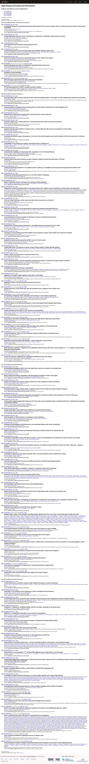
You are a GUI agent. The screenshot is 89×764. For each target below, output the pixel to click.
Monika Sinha (18, 709)
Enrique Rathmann (52, 678)
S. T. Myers (35, 584)
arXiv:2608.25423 (7, 43)
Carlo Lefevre (52, 721)
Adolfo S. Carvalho (28, 584)
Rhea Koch (6, 702)
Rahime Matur (15, 439)
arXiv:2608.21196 (7, 597)
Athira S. (6, 709)
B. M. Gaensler (68, 475)
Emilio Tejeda (19, 418)
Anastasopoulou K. (50, 614)
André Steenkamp (12, 680)
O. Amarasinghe (46, 518)
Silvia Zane (20, 724)
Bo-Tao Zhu (12, 37)
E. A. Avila (75, 521)
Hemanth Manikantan (13, 722)
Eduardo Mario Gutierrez (40, 469)
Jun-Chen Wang (7, 592)
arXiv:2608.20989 (7, 706)
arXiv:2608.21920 (7, 482)
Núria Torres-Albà (18, 676)
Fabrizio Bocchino (78, 724)
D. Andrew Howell (75, 676)
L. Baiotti (25, 522)
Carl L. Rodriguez (41, 501)
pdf (11, 24)
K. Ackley (65, 515)
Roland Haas (28, 439)
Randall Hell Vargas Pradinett (10, 130)
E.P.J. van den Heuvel (59, 269)
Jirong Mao (12, 218)
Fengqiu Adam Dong (8, 475)
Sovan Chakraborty (30, 390)
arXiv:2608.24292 (7, 198)
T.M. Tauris (6, 269)
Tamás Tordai (60, 678)
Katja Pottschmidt (8, 643)
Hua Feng (56, 727)
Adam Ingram (44, 728)
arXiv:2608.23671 (7, 346)
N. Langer (52, 269)
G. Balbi (42, 522)
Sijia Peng (31, 241)
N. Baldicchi (51, 522)
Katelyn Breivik (34, 501)
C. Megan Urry (14, 350)
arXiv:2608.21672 (7, 563)
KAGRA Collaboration (36, 515)
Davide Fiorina (63, 720)
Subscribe (16, 759)
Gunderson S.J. (28, 615)
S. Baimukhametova (18, 522)
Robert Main (16, 475)
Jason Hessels (75, 475)
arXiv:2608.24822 (7, 112)
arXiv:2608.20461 (7, 684)
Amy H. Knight (32, 144)
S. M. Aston (34, 521)
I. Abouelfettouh (53, 515)
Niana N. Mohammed (38, 687)
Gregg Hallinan (14, 584)
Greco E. (62, 614)
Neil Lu (30, 536)
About (2, 759)
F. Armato (58, 520)
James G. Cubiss (61, 311)
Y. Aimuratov (11, 653)
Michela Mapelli (57, 248)
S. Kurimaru (54, 744)
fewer (18, 20)
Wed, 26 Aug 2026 (7, 13)
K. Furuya (71, 210)
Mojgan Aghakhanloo (8, 676)
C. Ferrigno (49, 189)
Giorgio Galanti (64, 727)
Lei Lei (15, 320)
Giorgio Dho (36, 720)
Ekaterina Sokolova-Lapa (26, 643)
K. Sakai (24, 745)
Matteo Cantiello (7, 276)
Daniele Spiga (60, 716)
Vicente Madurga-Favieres (53, 644)
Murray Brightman (71, 144)
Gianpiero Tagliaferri (76, 723)
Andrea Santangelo (51, 716)
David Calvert (7, 297)
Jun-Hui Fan (32, 153)
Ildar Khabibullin (37, 447)
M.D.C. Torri (6, 573)
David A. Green (7, 137)
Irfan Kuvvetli (43, 721)
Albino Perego (41, 376)
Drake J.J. (16, 615)
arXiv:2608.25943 (7, 63)
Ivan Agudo (68, 716)
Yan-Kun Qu (43, 52)
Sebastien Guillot (15, 716)
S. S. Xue (72, 653)
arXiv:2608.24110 (6, 238)
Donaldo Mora (7, 508)
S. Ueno (70, 745)
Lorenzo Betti (48, 679)
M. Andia (18, 519)
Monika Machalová (13, 396)
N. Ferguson (7, 636)
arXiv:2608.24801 (7, 120)
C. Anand (73, 518)
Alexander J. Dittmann (16, 276)
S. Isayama (17, 744)
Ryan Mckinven (40, 476)
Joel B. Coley (73, 643)
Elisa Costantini (46, 719)
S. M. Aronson (80, 520)
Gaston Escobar (32, 248)
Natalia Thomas (7, 311)
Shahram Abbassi (8, 108)
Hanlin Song (14, 592)
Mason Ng (46, 476)
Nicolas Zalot (23, 646)
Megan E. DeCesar (15, 644)
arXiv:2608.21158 (7, 605)
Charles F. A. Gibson (8, 115)
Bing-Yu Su (32, 320)
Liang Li (29, 653)
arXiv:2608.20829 (7, 650)
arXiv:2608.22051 (7, 443)
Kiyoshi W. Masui (32, 476)
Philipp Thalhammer (78, 644)
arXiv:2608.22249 (7, 556)
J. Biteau (18, 608)
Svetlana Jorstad (53, 728)
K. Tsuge (33, 210)
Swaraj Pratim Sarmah (9, 390)
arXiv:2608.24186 (7, 215)
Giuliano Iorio (39, 248)
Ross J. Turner (7, 73)
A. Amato (53, 518)
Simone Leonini (21, 679)
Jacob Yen (6, 425)
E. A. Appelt (13, 520)
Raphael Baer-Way (33, 676)
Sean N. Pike (12, 146)
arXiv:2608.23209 (7, 533)
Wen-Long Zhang (50, 52)
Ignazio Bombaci (23, 383)
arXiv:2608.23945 (7, 245)
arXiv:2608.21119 (7, 699)
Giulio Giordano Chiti (76, 679)
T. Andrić (51, 519)
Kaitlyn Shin (23, 478)
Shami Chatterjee (45, 475)
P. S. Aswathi (45, 521)
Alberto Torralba (20, 88)
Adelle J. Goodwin (42, 600)
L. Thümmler (7, 544)
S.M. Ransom (35, 269)
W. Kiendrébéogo (48, 529)
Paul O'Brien (32, 722)
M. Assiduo (18, 521)
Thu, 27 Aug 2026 (7, 12)
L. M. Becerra (18, 653)
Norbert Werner (20, 59)
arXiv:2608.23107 (7, 387)
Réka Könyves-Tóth (34, 678)
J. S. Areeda (48, 520)
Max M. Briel (48, 501)
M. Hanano (28, 744)
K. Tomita (66, 745)
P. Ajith (71, 516)
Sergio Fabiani (55, 720)
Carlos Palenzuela (40, 276)
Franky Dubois (28, 679)
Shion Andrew (31, 475)
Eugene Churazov (29, 447)
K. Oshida (16, 745)
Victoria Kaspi (82, 475)
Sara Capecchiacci (29, 726)
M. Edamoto (22, 744)
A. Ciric (22, 529)
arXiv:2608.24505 (7, 166)
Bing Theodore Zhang (13, 431)
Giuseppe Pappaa (36, 680)
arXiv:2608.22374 (7, 428)
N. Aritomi (53, 520)
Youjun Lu (18, 29)
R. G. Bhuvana (16, 210)
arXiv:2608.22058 (7, 436)
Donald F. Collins (41, 679)
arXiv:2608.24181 (7, 223)
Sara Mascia (7, 88)
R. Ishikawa (34, 744)
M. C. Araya (36, 520)
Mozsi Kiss (34, 721)
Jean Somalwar (41, 584)
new (7, 17)
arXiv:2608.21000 (7, 618)
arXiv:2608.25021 (7, 85)
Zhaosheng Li (51, 600)
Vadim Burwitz (9, 719)
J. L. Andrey (46, 519)
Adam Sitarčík (52, 312)
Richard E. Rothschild (40, 646)
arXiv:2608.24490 (7, 173)
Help (6, 759)
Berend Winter (12, 724)
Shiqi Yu (6, 431)
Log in (85, 1)
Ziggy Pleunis (68, 476)
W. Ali (83, 516)
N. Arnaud (69, 520)
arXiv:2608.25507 (7, 24)
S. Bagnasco (10, 522)
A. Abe (48, 515)
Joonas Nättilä (13, 462)
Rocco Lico (19, 241)
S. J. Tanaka (60, 745)
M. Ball (56, 522)
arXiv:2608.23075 (7, 540)
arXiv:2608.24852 (7, 105)
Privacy (27, 759)
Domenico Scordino (15, 383)
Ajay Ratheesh (7, 723)
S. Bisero (14, 529)
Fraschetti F (34, 615)
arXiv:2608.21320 (7, 581)
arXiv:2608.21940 (7, 472)
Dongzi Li (17, 425)
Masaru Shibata (23, 621)
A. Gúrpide (74, 189)
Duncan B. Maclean (25, 501)
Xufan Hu (6, 669)
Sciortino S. (56, 614)
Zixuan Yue (76, 312)
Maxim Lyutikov (7, 255)
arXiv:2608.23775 (7, 253)
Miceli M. (66, 614)
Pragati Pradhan (62, 644)
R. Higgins (17, 226)
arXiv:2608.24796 (7, 127)
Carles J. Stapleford (28, 297)
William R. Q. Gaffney (23, 73)
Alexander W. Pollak (75, 476)
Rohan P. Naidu (52, 88)
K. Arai (28, 520)
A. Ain (68, 516)
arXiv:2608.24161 (7, 317)
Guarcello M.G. (41, 614)
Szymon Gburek (72, 720)
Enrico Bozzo (59, 717)
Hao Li (19, 592)
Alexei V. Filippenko (51, 676)
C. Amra (62, 518)
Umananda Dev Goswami (20, 390)
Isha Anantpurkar (17, 115)
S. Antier (70, 519)
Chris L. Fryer (24, 653)
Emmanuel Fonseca (60, 475)
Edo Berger (34, 327)
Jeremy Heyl (35, 728)
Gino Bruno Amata (77, 716)
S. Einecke (31, 226)
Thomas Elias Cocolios (22, 311)
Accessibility (33, 759)
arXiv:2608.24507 (7, 157)
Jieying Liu (18, 218)
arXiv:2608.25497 (7, 34)
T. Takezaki (54, 745)
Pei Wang (26, 411)
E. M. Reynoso (48, 210)
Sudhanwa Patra (56, 629)
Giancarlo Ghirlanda (74, 727)
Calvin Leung (25, 476)
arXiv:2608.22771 (7, 408)
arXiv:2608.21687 (7, 489)
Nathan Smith (25, 676)
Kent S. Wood (54, 646)
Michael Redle (14, 297)
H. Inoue (6, 210)
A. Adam (69, 515)
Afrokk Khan (6, 476)
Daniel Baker (12, 425)
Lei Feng (37, 320)
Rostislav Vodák (28, 396)
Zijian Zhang (10, 662)
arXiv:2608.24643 (7, 134)
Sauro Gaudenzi (20, 680)
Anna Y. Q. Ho (7, 262)
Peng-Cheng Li (29, 559)
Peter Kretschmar (16, 643)
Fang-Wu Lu (7, 37)
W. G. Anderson (12, 519)
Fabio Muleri (33, 716)
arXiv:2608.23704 (7, 266)
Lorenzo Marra (58, 729)
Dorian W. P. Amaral (8, 81)
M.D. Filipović (46, 226)
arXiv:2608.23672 (7, 339)
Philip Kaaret (62, 728)
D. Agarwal (31, 516)
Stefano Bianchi (68, 724)
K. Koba (45, 744)
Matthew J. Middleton (48, 144)
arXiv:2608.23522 (7, 366)
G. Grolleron (7, 608)
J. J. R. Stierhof (29, 189)
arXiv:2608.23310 (7, 374)
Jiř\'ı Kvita (6, 396)
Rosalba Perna (47, 276)
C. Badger (85, 521)
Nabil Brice (6, 144)
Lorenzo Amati (29, 724)
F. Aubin (54, 521)
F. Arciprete (42, 520)
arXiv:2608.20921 (7, 626)
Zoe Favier (75, 311)
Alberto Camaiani (53, 311)
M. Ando (22, 519)
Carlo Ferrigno (23, 644)
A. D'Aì (43, 189)
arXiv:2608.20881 (7, 633)
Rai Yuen (38, 411)
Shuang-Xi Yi (14, 52)
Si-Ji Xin (38, 52)
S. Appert (19, 520)
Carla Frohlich (36, 297)
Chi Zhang (11, 320)
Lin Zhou (19, 52)
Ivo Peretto (34, 679)
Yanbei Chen (36, 536)
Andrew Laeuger (25, 536)
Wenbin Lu (22, 262)
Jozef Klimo (22, 312)
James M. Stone (31, 469)
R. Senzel (23, 269)
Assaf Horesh (74, 584)
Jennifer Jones (17, 721)
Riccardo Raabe (45, 312)
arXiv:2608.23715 (7, 259)
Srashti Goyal (7, 357)
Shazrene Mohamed (41, 676)
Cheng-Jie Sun (7, 52)
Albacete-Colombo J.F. (9, 614)
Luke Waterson (27, 600)
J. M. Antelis (64, 519)
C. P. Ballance (26, 636)
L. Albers (80, 516)
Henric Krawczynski (17, 492)
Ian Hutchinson (25, 716)
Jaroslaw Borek (51, 717)
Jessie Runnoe (21, 687)
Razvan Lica (28, 312)
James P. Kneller (43, 297)
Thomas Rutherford (13, 679)
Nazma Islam (34, 644)
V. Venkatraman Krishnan (15, 269)
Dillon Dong (21, 584)
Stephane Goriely (31, 311)
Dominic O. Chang (35, 341)
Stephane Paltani (41, 722)
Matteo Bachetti (39, 144)
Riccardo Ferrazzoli (75, 719)
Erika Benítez (24, 508)
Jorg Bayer (31, 717)
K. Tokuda (81, 210)
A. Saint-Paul (55, 529)
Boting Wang (7, 218)
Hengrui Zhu (7, 469)
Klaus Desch (28, 720)
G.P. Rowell (12, 226)
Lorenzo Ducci (49, 727)
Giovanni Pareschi (52, 722)
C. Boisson (22, 608)
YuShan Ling (16, 201)
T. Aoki (73, 519)
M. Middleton (67, 189)
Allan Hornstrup (7, 721)
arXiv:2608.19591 (7, 741)
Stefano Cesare (18, 719)
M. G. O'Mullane (33, 636)
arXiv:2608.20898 (7, 713)
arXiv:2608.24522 (7, 150)
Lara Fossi (54, 679)
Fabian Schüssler (8, 529)
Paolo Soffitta (7, 716)
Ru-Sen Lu (14, 241)
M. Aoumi (78, 519)
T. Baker (38, 522)
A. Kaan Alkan (40, 529)
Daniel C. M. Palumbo (17, 341)
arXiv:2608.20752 (7, 657)
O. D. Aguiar (54, 516)
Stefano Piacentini (62, 722)
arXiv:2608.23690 (7, 331)
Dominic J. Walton (13, 144)
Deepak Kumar (21, 629)
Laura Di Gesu (9, 727)
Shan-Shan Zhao (8, 241)
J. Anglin (56, 519)
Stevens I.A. (6, 615)
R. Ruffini (6, 653)
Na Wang (42, 411)
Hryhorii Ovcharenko (8, 566)
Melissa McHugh (24, 722)
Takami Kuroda (16, 621)
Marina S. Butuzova (8, 455)
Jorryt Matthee (13, 88)
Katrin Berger (57, 643)
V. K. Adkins (17, 516)
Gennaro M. (21, 615)
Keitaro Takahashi (21, 176)
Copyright (22, 759)
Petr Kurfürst (7, 59)
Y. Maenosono (65, 744)
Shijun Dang (18, 411)
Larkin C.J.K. (35, 614)
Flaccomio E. (77, 614)
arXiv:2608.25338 (7, 78)
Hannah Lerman (60, 721)
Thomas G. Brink (67, 676)
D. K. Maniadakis (17, 189)
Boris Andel (38, 311)
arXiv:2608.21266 (7, 589)
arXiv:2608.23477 (7, 512)
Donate (80, 1)
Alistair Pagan (56, 144)
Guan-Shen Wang (26, 320)
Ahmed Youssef (82, 312)
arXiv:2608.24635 (7, 286)
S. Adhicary (81, 515)
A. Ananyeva (78, 518)
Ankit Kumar (45, 248)
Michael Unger (7, 694)
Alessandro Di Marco (20, 727)
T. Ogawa (11, 745)
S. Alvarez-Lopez (35, 518)
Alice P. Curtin (52, 475)
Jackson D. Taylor (23, 475)
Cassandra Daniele (8, 687)
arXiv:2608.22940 (7, 393)
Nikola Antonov (28, 680)
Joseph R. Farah (7, 341)
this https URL (30, 101)
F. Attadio (50, 521)
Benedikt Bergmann (40, 717)
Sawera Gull (6, 176)
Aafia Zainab (17, 646)
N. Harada (76, 210)
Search (70, 1)
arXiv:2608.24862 (7, 96)
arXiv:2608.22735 (7, 415)
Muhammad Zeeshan (25, 183)
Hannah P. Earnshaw (79, 144)
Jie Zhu (22, 592)
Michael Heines (81, 311)
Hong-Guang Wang (18, 153)
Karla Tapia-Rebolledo (30, 81)
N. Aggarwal (42, 516)
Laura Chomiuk (67, 584)
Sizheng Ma (11, 536)
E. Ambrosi (37, 189)
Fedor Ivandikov (7, 312)
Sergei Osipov (13, 447)
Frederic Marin (38, 729)
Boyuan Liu (50, 248)
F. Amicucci (57, 518)
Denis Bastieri (26, 153)
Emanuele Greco (26, 728)
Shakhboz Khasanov (49, 411)
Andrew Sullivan (14, 73)
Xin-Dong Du (7, 559)
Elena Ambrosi (35, 643)
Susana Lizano (25, 418)
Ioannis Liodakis (29, 729)
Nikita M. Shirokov (8, 304)
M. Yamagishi (65, 210)
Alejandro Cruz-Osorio (16, 508)
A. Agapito (26, 516)
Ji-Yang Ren (18, 37)
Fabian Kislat (81, 728)
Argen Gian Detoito (8, 492)
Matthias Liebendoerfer (53, 297)
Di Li (23, 411)
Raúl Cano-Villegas (43, 418)
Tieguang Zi (22, 559)
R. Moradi (47, 653)
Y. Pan (20, 745)
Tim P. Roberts (63, 144)
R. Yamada (28, 210)
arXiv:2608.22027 (7, 459)
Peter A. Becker (49, 643)
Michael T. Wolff (10, 646)
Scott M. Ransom (10, 478)
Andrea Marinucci (48, 729)
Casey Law (48, 584)
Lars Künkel (12, 476)
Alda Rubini (31, 723)
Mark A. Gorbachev (17, 455)
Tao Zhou (12, 559)
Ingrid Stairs (36, 478)
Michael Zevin (18, 501)
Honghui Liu (68, 721)
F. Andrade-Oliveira (29, 519)
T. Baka (29, 522)
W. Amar (41, 518)
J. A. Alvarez (28, 518)
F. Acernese (60, 515)
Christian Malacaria (31, 646)
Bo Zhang (6, 320)
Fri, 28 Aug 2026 (7, 11)
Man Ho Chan (7, 46)
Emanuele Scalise (56, 723)
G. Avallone (65, 521)
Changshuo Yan (12, 29)
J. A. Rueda (59, 653)
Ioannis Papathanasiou (9, 552)
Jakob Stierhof (70, 644)
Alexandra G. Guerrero (9, 501)
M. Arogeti (74, 520)
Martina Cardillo (51, 726)
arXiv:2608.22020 (7, 466)
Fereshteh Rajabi (16, 369)
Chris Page (38, 312)
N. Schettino (59, 189)
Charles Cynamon (74, 678)
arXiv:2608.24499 (7, 308)
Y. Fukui (42, 210)
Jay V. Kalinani (18, 376)
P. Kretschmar (27, 190)
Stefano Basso (24, 717)
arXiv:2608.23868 (7, 324)
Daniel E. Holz (55, 501)
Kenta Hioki (6, 289)
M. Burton (23, 226)
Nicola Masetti (25, 248)
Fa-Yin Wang (58, 52)
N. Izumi (60, 210)
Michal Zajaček (13, 59)
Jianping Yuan (32, 411)
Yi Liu (12, 153)
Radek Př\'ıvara (21, 396)
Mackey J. (29, 614)
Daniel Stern (25, 144)
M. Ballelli (66, 522)
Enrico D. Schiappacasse (18, 81)
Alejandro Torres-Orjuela (19, 662)
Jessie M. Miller (7, 584)
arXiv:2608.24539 (7, 141)
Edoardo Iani (45, 88)
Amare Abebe (12, 702)
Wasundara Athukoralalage (10, 327)
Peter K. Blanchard (27, 327)
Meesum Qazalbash (8, 183)
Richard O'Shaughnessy (43, 183)
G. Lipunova (8, 190)
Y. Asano (10, 210)
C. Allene (11, 518)
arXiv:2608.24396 (7, 186)
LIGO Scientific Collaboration (12, 515)
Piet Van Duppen (69, 312)
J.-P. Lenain (12, 608)
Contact (10, 759)
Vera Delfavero (34, 183)
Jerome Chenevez (28, 719)
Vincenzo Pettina (67, 679)
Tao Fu (34, 600)
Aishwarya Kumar (8, 369)
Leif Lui (5, 662)
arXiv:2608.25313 (7, 49)
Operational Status (4, 761)
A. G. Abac (44, 515)
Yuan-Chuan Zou (25, 52)
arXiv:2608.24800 (7, 280)
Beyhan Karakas (7, 439)
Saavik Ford (24, 276)
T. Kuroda (12, 544)
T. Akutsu (76, 516)
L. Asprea (13, 521)
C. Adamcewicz (75, 515)
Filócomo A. (83, 614)
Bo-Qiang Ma (28, 592)
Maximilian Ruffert (35, 439)
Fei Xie (11, 201)
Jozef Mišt (33, 312)
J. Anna (60, 519)
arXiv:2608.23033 (7, 549)
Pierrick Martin (18, 234)
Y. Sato (31, 745)
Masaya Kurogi (13, 176)
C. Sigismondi (66, 653)
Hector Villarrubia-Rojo (16, 357)
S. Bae (5, 522)
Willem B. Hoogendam (26, 404)
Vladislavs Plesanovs (72, 722)
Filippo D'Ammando (82, 726)
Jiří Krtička (27, 59)
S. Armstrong (63, 520)
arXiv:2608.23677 (7, 273)
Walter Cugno (66, 719)
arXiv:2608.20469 (7, 673)
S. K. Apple (23, 520)
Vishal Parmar (7, 383)
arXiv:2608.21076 (7, 611)
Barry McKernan (31, 276)
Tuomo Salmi (7, 462)
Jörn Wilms (48, 646)
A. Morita (77, 744)
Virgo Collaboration (25, 515)
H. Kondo (49, 744)
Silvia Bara (14, 311)
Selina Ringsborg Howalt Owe (19, 723)
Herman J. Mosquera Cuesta (10, 169)
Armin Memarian (16, 108)
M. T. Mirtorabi (42, 653)
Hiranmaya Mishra (38, 629)
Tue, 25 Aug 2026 (7, 14)
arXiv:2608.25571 (7, 70)
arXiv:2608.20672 (7, 666)
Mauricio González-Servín (10, 418)
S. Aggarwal (48, 516)
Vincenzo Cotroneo (56, 719)
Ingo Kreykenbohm (42, 644)
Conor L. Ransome (43, 678)
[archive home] (5, 1)
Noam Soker (7, 123)
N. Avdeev (70, 521)
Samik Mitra (22, 108)
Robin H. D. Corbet (81, 643)
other (16, 24)
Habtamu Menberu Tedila (9, 411)
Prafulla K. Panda (8, 629)
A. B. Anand (67, 518)
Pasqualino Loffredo (77, 721)
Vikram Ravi (60, 584)
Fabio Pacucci (7, 350)
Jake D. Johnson (15, 312)
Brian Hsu (82, 676)
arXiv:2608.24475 (7, 180)
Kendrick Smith (29, 478)
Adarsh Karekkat (7, 66)
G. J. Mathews (35, 653)
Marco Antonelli (25, 66)
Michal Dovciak (39, 727)
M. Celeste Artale (17, 248)
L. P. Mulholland (13, 636)
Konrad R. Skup (66, 723)
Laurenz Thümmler (8, 621)
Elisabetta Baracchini (13, 717)
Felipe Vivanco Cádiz (8, 248)
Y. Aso (9, 521)
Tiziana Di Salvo (30, 727)
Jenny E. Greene (28, 88)
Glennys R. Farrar (15, 694)
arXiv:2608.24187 (7, 207)
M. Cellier (19, 529)
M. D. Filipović (11, 211)
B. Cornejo (27, 529)
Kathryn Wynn (26, 678)
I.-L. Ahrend (60, 516)
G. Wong (41, 226)
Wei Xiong (17, 559)
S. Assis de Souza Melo (26, 521)
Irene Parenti (60, 679)
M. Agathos (37, 516)
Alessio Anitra (37, 724)
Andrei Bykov (7, 447)
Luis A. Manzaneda (34, 418)
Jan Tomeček (35, 396)
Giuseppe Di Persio (45, 720)
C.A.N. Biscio (46, 269)
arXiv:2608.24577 (7, 301)
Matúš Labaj (32, 59)
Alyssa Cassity (37, 475)
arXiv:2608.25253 (7, 56)
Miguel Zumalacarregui (26, 357)
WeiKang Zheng (59, 676)
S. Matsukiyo (72, 744)
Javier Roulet (24, 115)
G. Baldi (46, 522)
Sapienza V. (71, 614)
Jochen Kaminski (26, 721)
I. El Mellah (18, 190)
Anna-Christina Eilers (37, 88)
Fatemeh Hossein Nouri (9, 376)
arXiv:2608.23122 (7, 380)
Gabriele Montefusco (16, 66)
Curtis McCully (19, 678)
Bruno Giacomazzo (26, 376)
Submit (75, 1)
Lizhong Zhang (23, 469)
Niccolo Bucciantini (19, 726)
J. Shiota (42, 745)
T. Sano (28, 745)
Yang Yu (19, 320)
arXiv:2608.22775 (7, 399)
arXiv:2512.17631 (7, 355)
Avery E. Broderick (16, 334)
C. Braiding (52, 226)
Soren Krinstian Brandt (70, 717)
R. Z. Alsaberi (23, 210)
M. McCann (20, 636)
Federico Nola (7, 736)
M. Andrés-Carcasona (38, 519)
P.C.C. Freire (29, 269)
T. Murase (38, 210)
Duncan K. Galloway (8, 600)
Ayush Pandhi (52, 476)
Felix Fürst (20, 144)
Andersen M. (17, 614)
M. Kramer (67, 269)
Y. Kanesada (40, 744)
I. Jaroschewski (33, 529)
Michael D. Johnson (26, 341)
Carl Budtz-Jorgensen (82, 717)
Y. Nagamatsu (83, 744)
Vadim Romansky (21, 447)
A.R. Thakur (6, 226)
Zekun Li (6, 29)
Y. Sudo (45, 745)
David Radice (21, 439)
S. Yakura (75, 745)
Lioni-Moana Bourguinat (9, 234)
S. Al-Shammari (21, 518)
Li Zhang (24, 37)
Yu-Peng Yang (33, 52)
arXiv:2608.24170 (7, 231)
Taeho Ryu (53, 276)
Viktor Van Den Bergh (60, 312)
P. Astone (39, 521)
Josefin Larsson (18, 729)
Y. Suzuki (50, 745)
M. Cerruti (27, 608)
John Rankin (83, 722)
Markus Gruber (82, 720)
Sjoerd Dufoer (66, 678)
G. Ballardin (60, 522)
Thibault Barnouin (58, 724)
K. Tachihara (55, 210)
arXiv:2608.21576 (7, 505)
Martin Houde (23, 369)
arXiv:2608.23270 (7, 526)
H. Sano (16, 211)
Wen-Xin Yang (7, 153)
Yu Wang (76, 653)
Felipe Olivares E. (17, 404)
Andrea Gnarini (16, 728)
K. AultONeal (59, 521)
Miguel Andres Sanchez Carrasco (43, 723)
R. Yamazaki (80, 745)
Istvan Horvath (7, 160)
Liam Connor (19, 327)
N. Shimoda (36, 745)
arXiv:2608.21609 (7, 498)
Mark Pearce (40, 716)
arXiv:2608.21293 (7, 691)
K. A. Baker (33, 522)
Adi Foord (15, 687)
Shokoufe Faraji (7, 334)
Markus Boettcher (8, 726)
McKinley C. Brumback (65, 643)
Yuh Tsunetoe (26, 241)
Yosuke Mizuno (31, 508)
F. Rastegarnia (53, 653)
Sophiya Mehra (16, 183)
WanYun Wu (6, 201)
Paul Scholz (17, 478)
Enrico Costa (38, 719)
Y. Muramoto (11, 744)
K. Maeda (60, 744)
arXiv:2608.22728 (7, 422)
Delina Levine (81, 584)
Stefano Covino (70, 726)
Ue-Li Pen (22, 425)
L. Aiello (65, 516)
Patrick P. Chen (17, 536)
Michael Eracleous (29, 687)
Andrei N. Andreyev (45, 311)
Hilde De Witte (69, 311)
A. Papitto (41, 269)
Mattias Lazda (19, 476)
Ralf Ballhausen (42, 643)
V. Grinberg (84, 189)
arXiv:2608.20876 (7, 640)
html (14, 24)
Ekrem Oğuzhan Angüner (9, 98)
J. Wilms (34, 190)
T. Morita (6, 744)
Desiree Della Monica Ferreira (16, 720)
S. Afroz (22, 516)
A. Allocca (15, 518)
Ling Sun (6, 536)
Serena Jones (19, 600)
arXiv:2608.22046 (7, 452)
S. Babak (80, 521)
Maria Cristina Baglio (47, 724)
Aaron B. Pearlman (60, 476)
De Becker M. (24, 614)
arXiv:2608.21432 (7, 570)
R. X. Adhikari (11, 516)
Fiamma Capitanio (42, 726)
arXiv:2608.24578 (7, 294)
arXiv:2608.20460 (7, 733)
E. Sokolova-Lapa (8, 189)
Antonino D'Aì (7, 644)
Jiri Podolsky (16, 566)
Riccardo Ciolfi (34, 376)
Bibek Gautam (20, 297)
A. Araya (32, 520)
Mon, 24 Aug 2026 (7, 15)
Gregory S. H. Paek (8, 404)
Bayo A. (11, 615)
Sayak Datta (6, 283)
